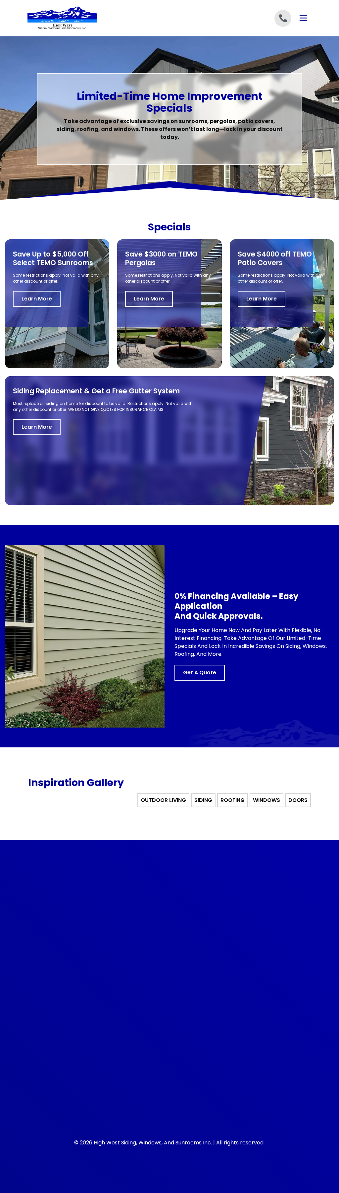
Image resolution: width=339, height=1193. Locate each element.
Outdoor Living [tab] (163, 800)
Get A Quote (199, 672)
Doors (43, 1036)
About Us (184, 991)
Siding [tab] (203, 800)
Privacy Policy (190, 1002)
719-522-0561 (53, 909)
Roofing (45, 1014)
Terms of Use (189, 1014)
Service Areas (190, 1025)
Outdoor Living (53, 991)
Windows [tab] (266, 800)
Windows (46, 1025)
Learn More (37, 298)
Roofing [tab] (232, 800)
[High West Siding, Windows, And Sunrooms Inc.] (74, 18)
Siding (43, 1002)
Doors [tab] (298, 800)
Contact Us (187, 1036)
